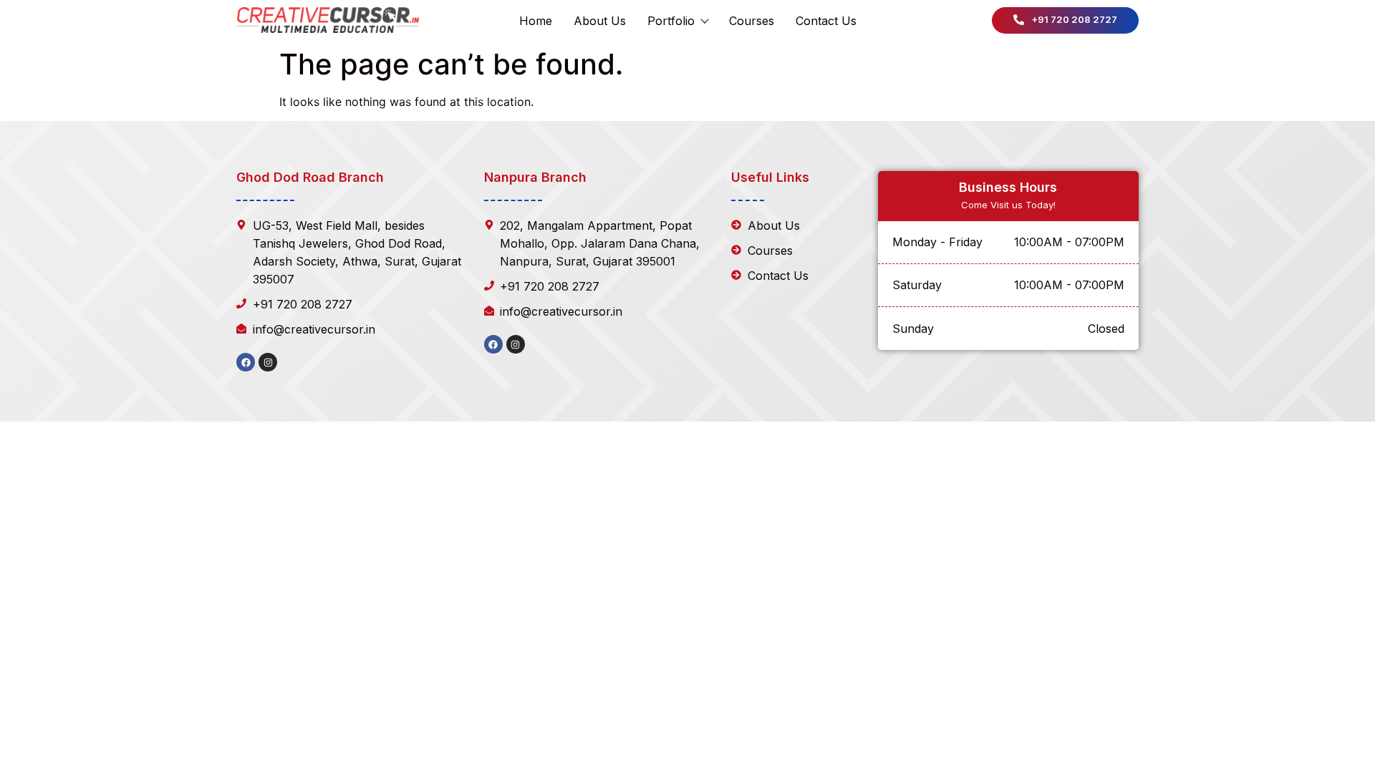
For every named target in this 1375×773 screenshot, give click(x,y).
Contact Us (826, 21)
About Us (600, 21)
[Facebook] (245, 362)
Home (535, 21)
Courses (751, 21)
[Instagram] (268, 362)
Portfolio (671, 21)
